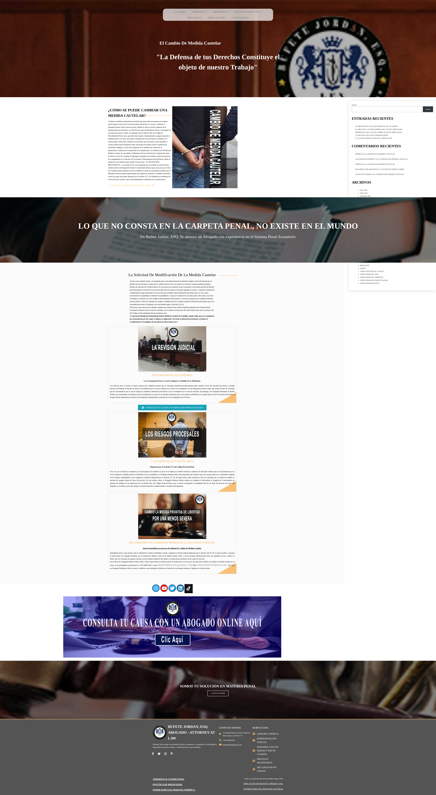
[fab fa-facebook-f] (153, 753)
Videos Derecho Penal (369, 283)
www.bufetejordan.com (212, 565)
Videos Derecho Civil (369, 274)
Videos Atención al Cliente (372, 271)
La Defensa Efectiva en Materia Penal (372, 135)
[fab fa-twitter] (159, 753)
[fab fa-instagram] (165, 753)
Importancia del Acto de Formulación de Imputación (378, 132)
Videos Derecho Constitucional (374, 280)
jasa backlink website (365, 159)
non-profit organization (366, 169)
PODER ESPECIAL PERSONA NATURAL (263, 789)
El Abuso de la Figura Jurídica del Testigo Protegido (378, 129)
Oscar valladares (363, 174)
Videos (363, 268)
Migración (364, 265)
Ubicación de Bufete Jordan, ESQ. (263, 783)
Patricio (358, 154)
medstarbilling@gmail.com (175, 565)
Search (354, 105)
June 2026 (363, 193)
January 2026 (365, 196)
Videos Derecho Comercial (372, 277)
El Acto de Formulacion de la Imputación (373, 138)
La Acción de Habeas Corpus (392, 169)
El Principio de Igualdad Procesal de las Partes (376, 126)
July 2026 (363, 190)
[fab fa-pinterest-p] (172, 753)
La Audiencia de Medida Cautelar (380, 154)
